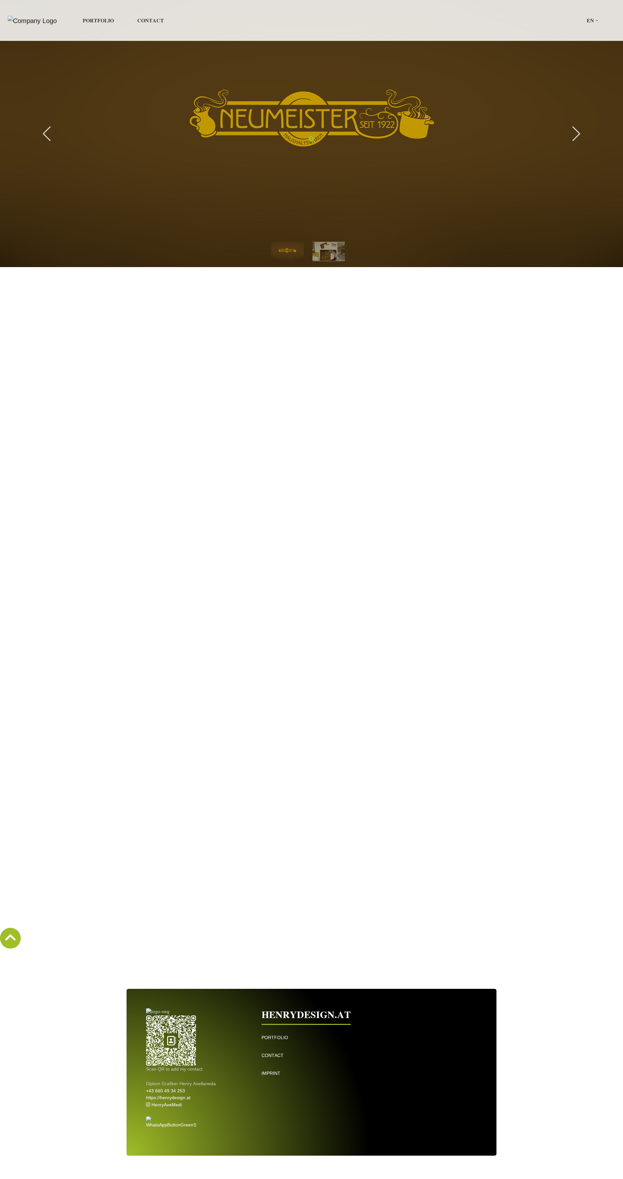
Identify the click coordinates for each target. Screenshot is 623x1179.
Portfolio (98, 20)
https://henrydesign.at (168, 1097)
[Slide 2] (328, 251)
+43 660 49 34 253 (165, 1090)
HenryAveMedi (166, 1104)
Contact (150, 20)
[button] (590, 20)
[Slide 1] (287, 251)
